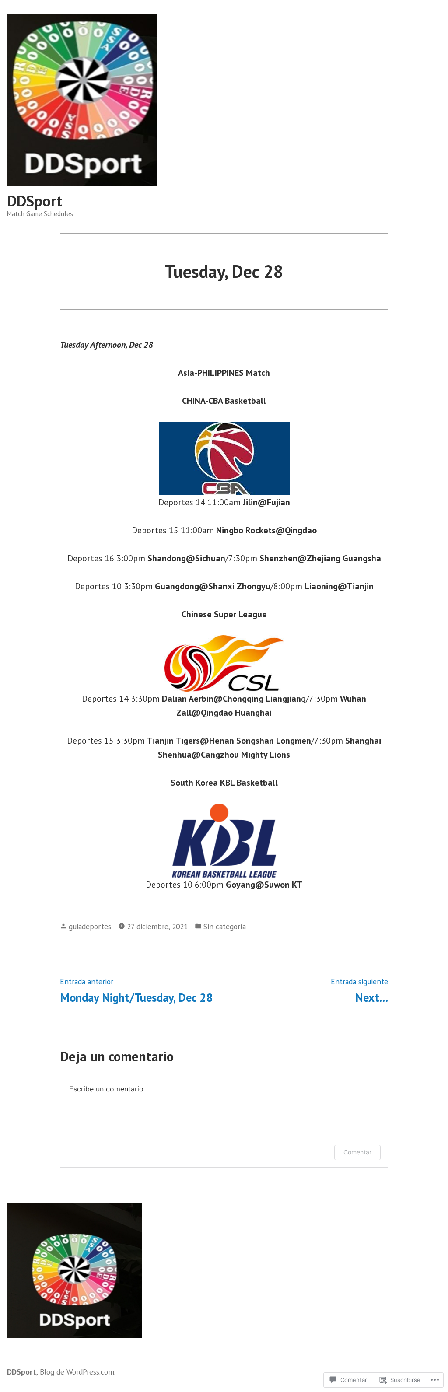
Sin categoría (224, 926)
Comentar (357, 1152)
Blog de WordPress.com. (78, 1372)
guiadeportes (90, 926)
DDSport (34, 201)
